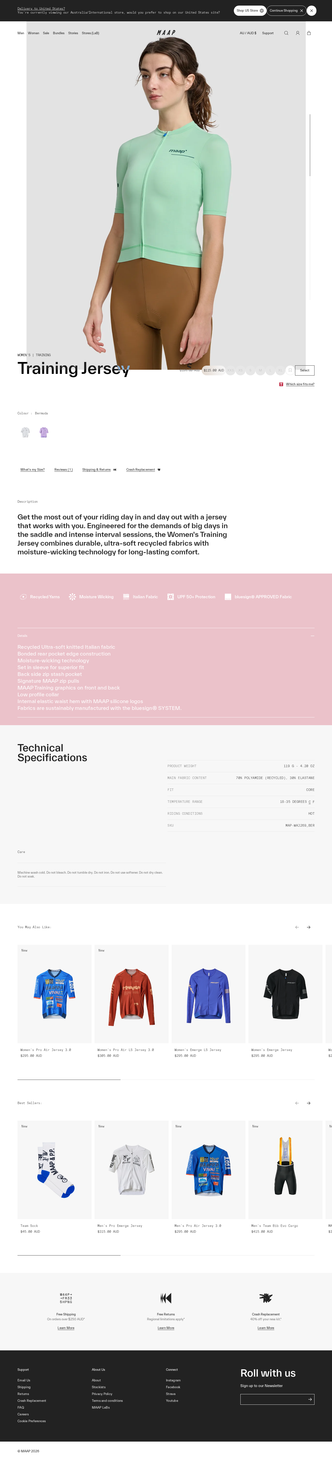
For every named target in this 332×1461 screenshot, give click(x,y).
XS (240, 370)
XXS (230, 370)
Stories (73, 33)
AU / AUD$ (248, 33)
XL (280, 370)
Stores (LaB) (90, 33)
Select (305, 370)
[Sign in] (297, 33)
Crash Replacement (140, 469)
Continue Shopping (284, 10)
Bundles (58, 33)
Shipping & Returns (96, 469)
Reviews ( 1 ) (63, 469)
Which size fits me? (300, 384)
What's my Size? (32, 469)
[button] (54, 1421)
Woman (33, 33)
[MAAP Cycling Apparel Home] (166, 34)
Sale (46, 33)
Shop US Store (247, 10)
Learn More (66, 1328)
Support (268, 33)
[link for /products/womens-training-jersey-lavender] (44, 432)
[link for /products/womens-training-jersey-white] (25, 432)
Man (20, 33)
